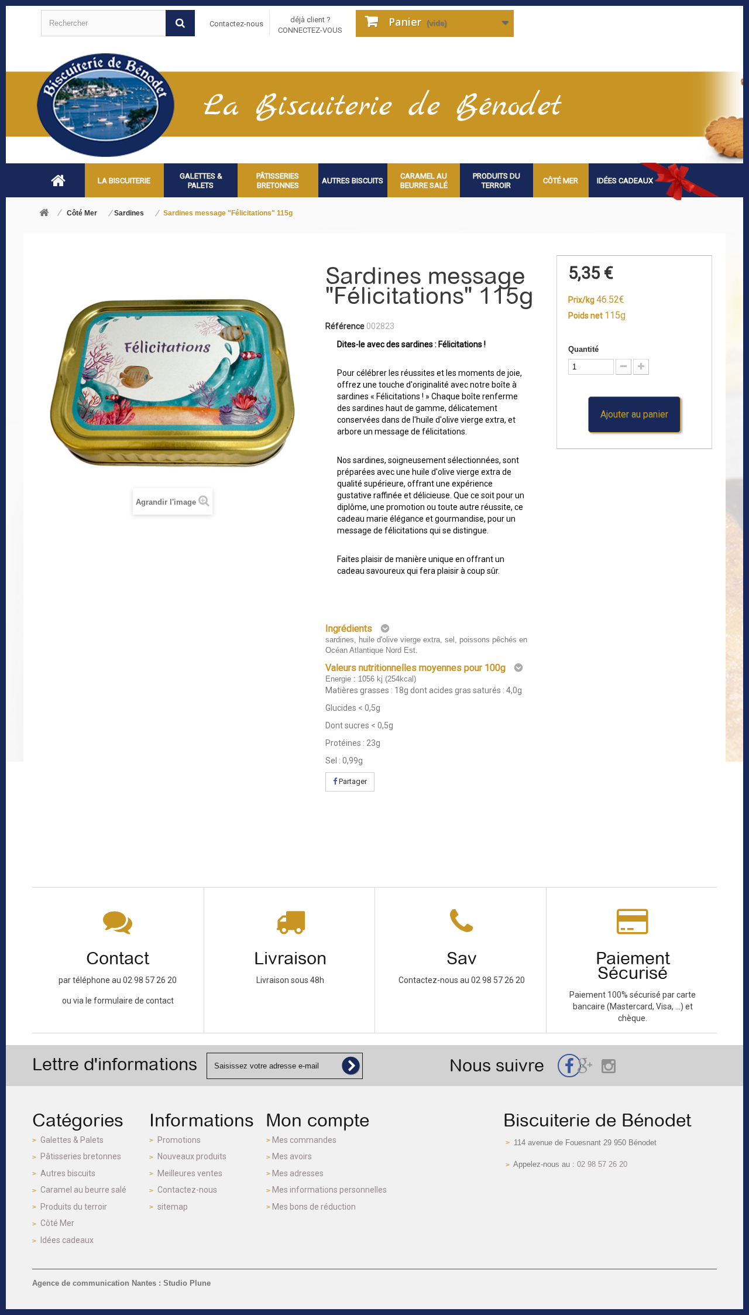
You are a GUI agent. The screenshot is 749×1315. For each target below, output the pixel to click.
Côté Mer (57, 1223)
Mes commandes (304, 1140)
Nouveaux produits (191, 1156)
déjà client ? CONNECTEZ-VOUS (310, 25)
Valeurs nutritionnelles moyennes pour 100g (415, 667)
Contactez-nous (236, 23)
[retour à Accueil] (44, 213)
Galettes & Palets (72, 1140)
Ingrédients (348, 628)
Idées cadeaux (67, 1240)
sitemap (172, 1206)
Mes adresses (298, 1173)
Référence (345, 326)
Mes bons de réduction (314, 1206)
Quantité (583, 349)
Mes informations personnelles (329, 1189)
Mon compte (317, 1120)
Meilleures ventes (189, 1173)
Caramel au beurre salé (83, 1189)
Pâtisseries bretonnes (80, 1156)
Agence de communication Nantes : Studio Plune (121, 1283)
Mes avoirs (292, 1156)
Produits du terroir (73, 1206)
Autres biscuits (67, 1173)
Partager (352, 781)
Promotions (179, 1140)
